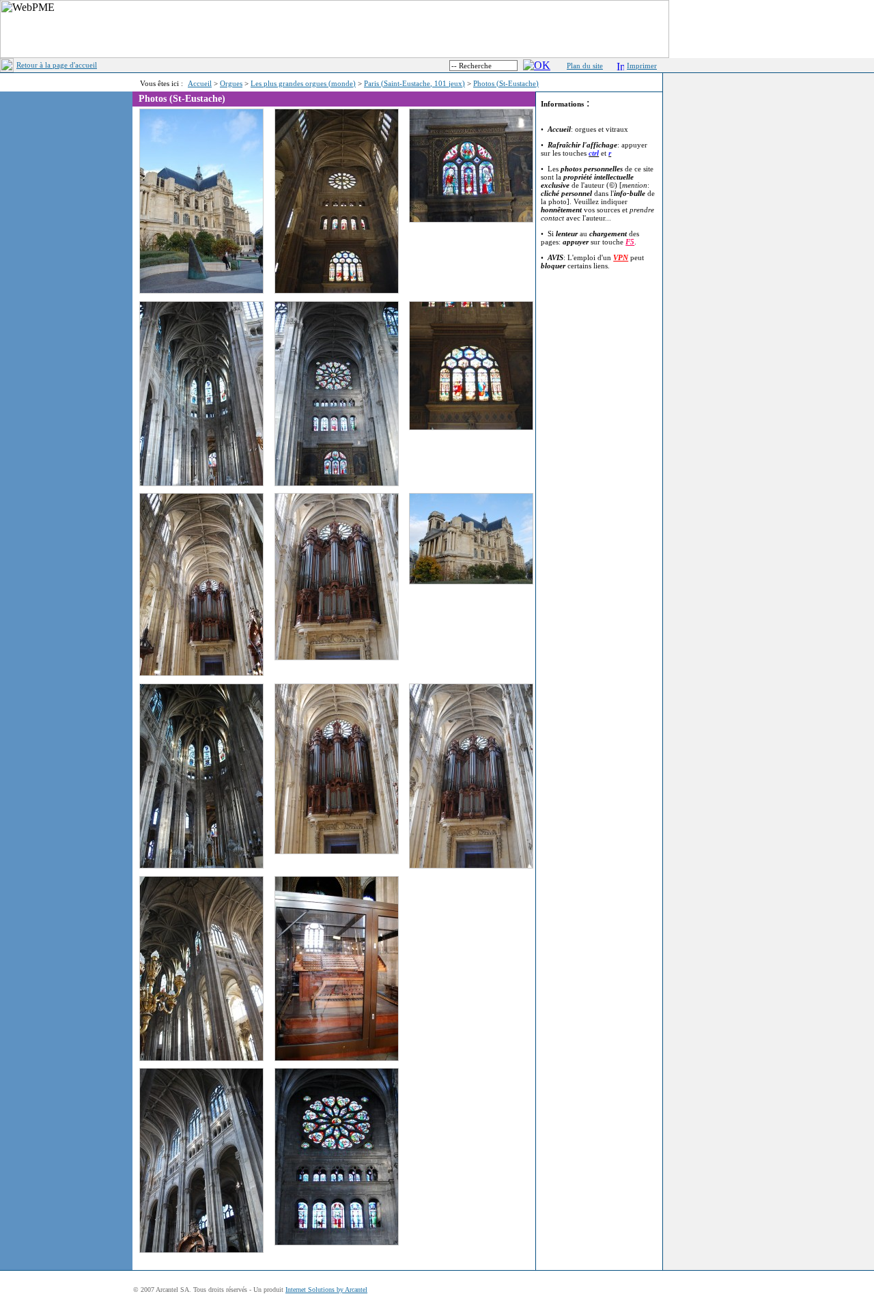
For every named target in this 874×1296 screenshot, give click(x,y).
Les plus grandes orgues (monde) (303, 83)
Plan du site (585, 65)
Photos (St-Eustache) (506, 83)
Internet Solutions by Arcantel (326, 1289)
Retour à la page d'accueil (56, 65)
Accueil (200, 83)
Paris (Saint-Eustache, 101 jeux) (414, 83)
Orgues (231, 83)
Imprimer (642, 65)
